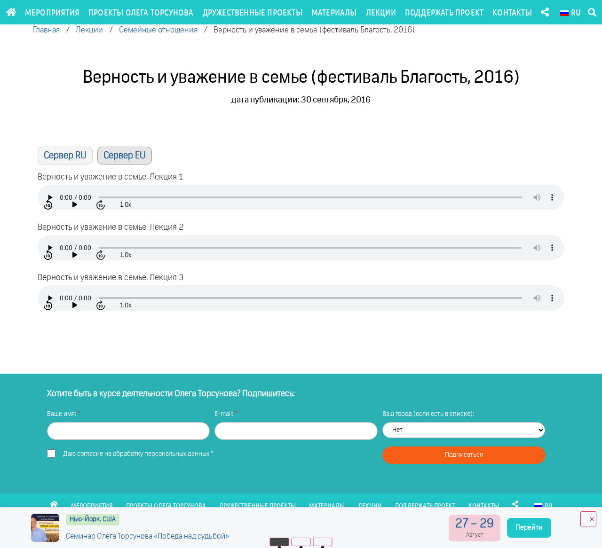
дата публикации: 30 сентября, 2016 (301, 100)
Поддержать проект (444, 12)
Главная (46, 30)
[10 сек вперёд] (102, 205)
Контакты (512, 12)
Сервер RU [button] (65, 155)
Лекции (381, 12)
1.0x (125, 205)
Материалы (334, 12)
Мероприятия (52, 12)
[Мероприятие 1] (279, 542)
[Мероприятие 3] (323, 542)
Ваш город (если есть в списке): (428, 414)
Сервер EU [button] (124, 155)
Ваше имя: (62, 414)
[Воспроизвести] (75, 205)
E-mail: (224, 414)
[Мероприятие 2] (301, 542)
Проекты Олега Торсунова (141, 12)
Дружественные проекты (252, 12)
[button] (592, 12)
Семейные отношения (158, 30)
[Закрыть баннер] (588, 518)
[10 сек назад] (49, 205)
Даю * (138, 454)
